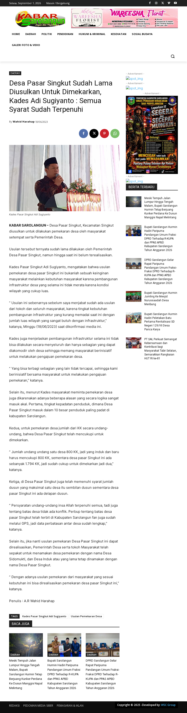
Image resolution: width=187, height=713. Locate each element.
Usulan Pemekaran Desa (86, 616)
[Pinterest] (104, 133)
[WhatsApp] (114, 133)
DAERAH (15, 73)
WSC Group (168, 705)
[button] (172, 56)
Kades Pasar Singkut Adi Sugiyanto (44, 616)
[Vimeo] (168, 3)
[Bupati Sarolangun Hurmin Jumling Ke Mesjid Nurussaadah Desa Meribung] (133, 296)
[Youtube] (175, 3)
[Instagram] (156, 3)
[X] (162, 3)
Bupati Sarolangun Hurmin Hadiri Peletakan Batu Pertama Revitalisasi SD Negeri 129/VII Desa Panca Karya (160, 321)
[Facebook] (150, 3)
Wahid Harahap (23, 121)
